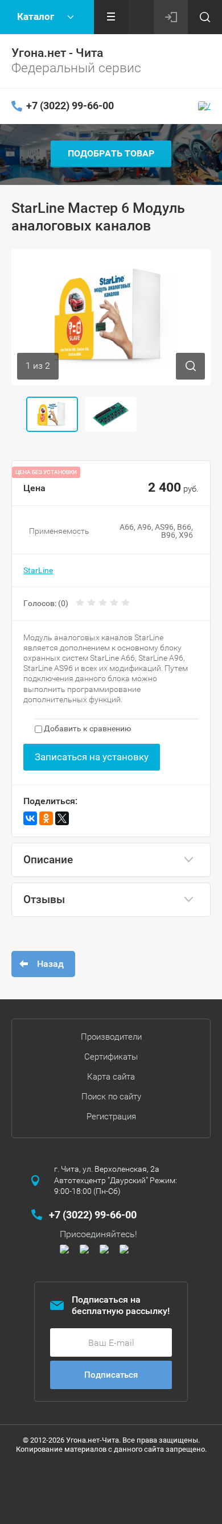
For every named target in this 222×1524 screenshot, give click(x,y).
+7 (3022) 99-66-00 (70, 106)
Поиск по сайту (111, 1096)
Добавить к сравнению (86, 728)
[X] (62, 818)
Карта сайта (111, 1077)
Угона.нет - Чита (57, 53)
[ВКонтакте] (30, 818)
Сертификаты (111, 1057)
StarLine (38, 570)
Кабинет (171, 17)
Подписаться (111, 1375)
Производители (111, 1037)
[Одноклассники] (46, 818)
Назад (50, 963)
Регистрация (111, 1116)
